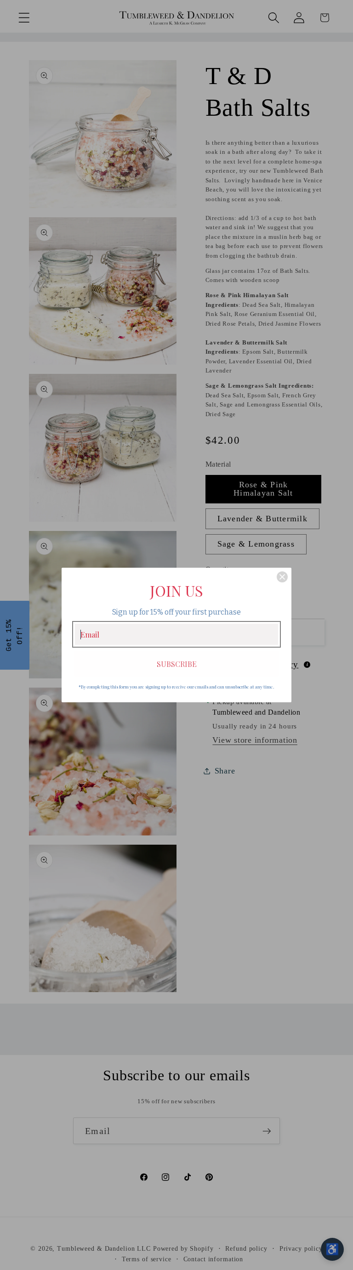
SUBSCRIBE (177, 664)
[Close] (282, 576)
